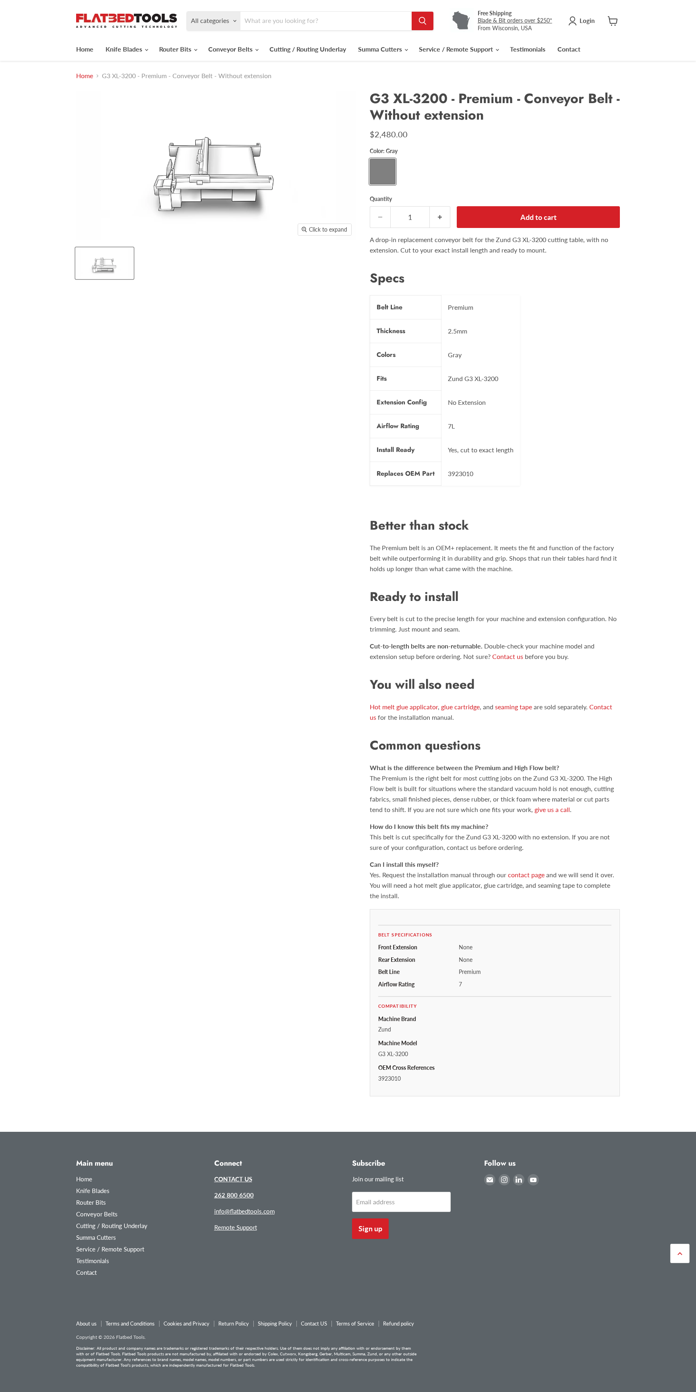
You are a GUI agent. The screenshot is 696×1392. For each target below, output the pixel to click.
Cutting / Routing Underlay (307, 49)
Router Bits (176, 49)
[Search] (422, 21)
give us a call (552, 809)
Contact (568, 49)
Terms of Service (355, 1323)
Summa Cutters (381, 49)
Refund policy (398, 1323)
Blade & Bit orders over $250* (515, 20)
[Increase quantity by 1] (440, 217)
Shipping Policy (275, 1323)
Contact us (507, 656)
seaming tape (513, 706)
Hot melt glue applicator (404, 706)
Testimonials (527, 49)
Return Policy (233, 1323)
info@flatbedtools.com (244, 1211)
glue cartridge (460, 706)
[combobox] (326, 21)
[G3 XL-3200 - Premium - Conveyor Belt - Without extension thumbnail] (104, 263)
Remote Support (235, 1227)
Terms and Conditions (130, 1323)
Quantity (381, 199)
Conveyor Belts (231, 49)
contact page (526, 874)
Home (84, 49)
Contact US (314, 1323)
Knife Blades (125, 49)
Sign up (370, 1228)
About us (86, 1323)
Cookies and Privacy (186, 1323)
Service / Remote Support (457, 49)
